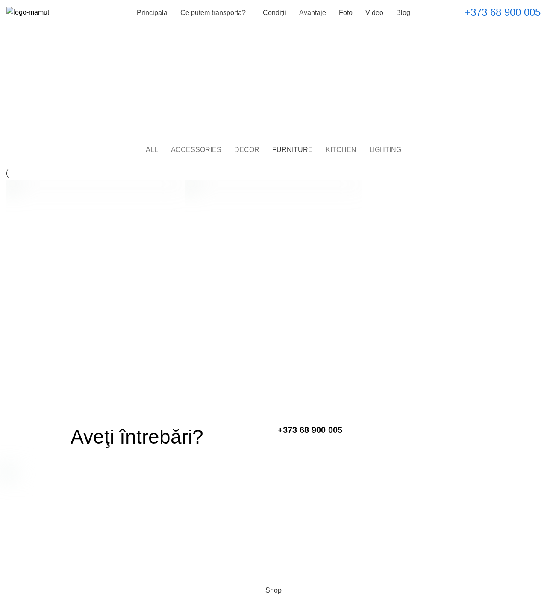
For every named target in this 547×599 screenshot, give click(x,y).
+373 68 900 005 (503, 12)
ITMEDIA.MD (191, 572)
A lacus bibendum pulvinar (258, 387)
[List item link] (274, 508)
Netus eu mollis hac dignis (80, 387)
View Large (178, 186)
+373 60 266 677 (273, 552)
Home (255, 93)
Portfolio (285, 93)
